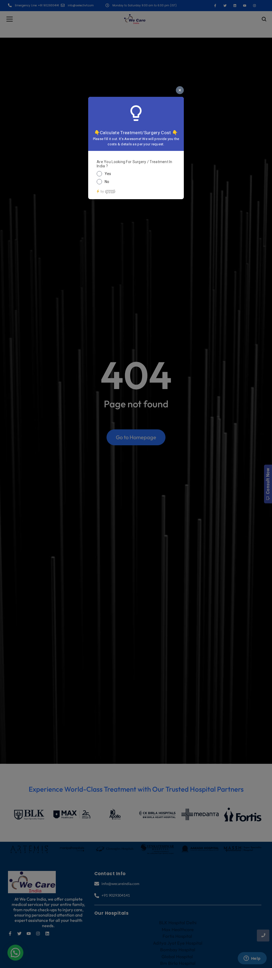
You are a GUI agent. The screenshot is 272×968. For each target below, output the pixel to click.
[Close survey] (180, 90)
